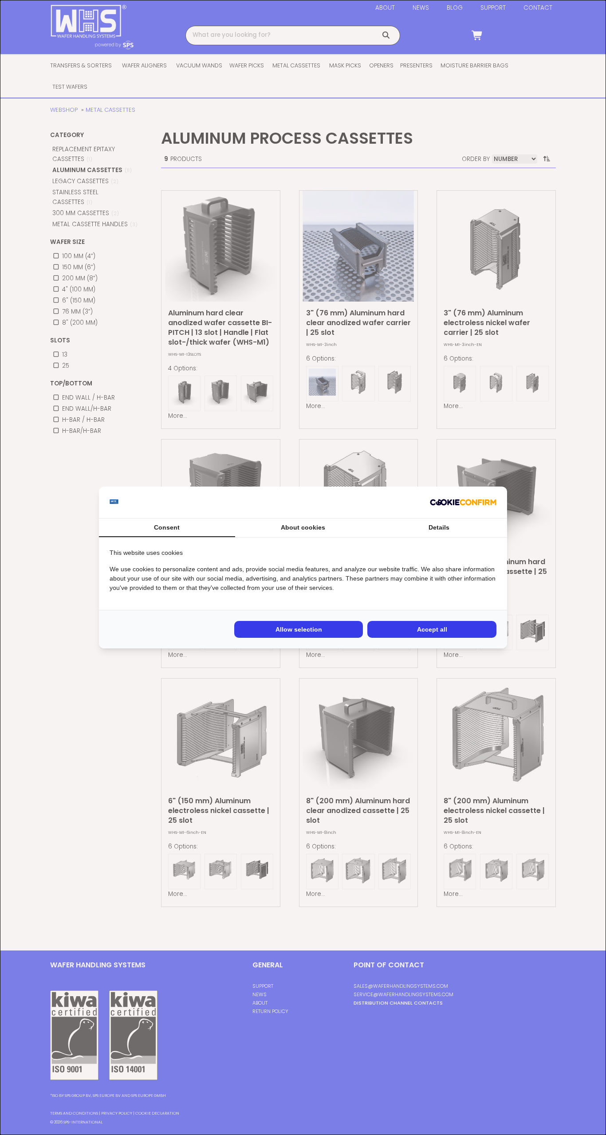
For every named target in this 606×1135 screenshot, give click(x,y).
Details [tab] (439, 527)
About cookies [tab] (303, 527)
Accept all (432, 629)
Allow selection (298, 629)
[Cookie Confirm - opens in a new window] (463, 502)
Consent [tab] (167, 527)
